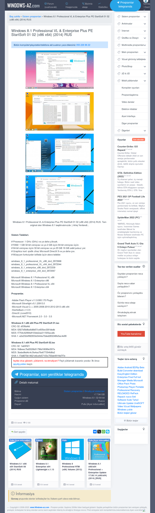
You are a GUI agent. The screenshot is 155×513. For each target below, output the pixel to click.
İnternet (125, 30)
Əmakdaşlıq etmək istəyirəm (126, 314)
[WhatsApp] (103, 431)
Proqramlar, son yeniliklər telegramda (51, 374)
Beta (142, 367)
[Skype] (107, 431)
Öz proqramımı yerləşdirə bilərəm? (130, 294)
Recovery (135, 390)
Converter (128, 370)
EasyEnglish (123, 373)
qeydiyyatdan (19, 363)
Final (130, 377)
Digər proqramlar (130, 123)
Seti (134, 396)
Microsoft (138, 380)
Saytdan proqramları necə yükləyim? (130, 275)
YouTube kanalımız (131, 333)
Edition (133, 373)
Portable (140, 386)
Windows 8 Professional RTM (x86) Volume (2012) (72, 466)
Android (128, 367)
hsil (139, 377)
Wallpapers (135, 406)
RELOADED (123, 393)
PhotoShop (127, 66)
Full (135, 377)
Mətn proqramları (130, 52)
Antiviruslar (127, 23)
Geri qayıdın (19, 431)
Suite (129, 399)
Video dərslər (128, 101)
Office (120, 383)
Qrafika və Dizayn (130, 37)
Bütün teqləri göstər (127, 412)
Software (121, 399)
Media (130, 380)
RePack (134, 393)
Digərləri (126, 130)
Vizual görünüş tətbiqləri (133, 59)
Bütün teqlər (132, 420)
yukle (129, 409)
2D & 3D (126, 73)
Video (120, 406)
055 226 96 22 (83, 44)
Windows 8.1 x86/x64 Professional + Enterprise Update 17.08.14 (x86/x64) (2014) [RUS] (97, 471)
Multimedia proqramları (133, 44)
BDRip (136, 367)
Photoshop (122, 386)
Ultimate (121, 403)
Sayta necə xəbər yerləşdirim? (126, 285)
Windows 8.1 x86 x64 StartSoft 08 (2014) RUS (18, 466)
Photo (132, 383)
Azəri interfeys (128, 116)
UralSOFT (139, 403)
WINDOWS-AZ (23, 5)
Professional (123, 390)
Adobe (120, 367)
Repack (121, 396)
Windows (122, 409)
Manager (121, 380)
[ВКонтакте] (95, 431)
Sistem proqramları (73, 391)
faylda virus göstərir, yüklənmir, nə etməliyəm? (36, 360)
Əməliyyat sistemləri (94, 391)
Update (129, 403)
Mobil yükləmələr (130, 80)
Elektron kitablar (129, 109)
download (138, 370)
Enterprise (122, 377)
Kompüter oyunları (130, 87)
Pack (126, 383)
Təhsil (135, 399)
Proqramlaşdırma (130, 94)
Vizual (127, 406)
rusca (128, 396)
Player (132, 386)
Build (119, 370)
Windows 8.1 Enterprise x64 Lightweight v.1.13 (45, 466)
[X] (99, 431)
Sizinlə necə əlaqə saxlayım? (126, 304)
